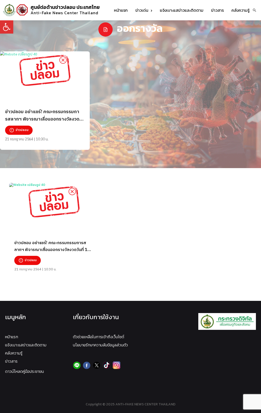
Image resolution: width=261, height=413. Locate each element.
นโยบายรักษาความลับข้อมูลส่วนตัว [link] (100, 345)
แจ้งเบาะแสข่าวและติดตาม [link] (25, 345)
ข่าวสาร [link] (11, 361)
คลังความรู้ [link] (13, 353)
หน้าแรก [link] (11, 337)
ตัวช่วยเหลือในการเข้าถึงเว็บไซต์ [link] (98, 337)
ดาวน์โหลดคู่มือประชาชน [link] (24, 371)
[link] (6, 27)
